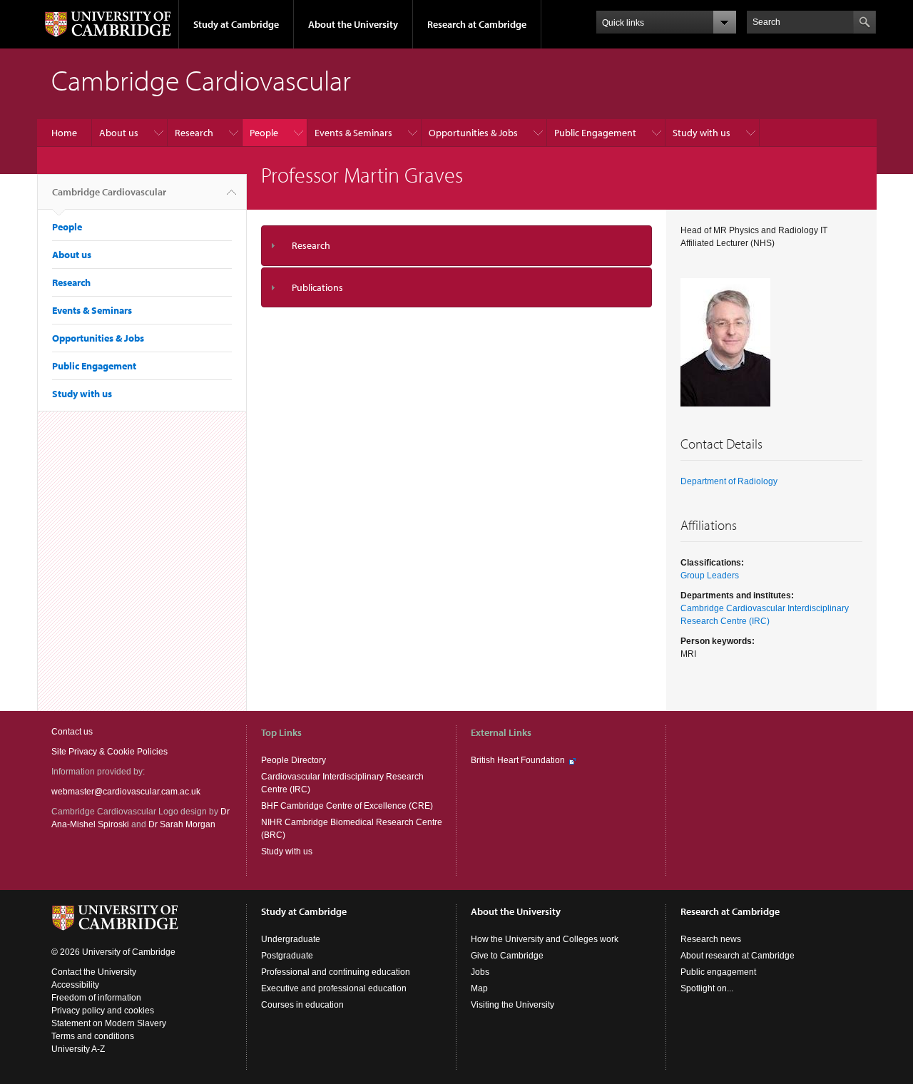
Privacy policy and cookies (102, 1011)
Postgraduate (287, 956)
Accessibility (75, 985)
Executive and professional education (334, 988)
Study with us (701, 132)
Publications (317, 287)
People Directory (293, 760)
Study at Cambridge (236, 24)
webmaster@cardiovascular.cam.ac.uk (125, 792)
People (264, 132)
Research (194, 132)
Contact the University (93, 972)
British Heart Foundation (518, 760)
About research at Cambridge (737, 956)
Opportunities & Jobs (473, 132)
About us (118, 132)
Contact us (72, 732)
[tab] (457, 245)
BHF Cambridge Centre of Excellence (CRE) (347, 806)
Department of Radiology (728, 481)
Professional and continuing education (335, 972)
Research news (710, 939)
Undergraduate (290, 939)
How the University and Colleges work (544, 939)
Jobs (480, 972)
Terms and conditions (92, 1036)
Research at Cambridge (476, 24)
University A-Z (78, 1049)
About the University (353, 24)
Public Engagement (595, 132)
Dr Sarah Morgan (181, 824)
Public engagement (718, 972)
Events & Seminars (353, 132)
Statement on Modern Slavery (108, 1023)
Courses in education (302, 1005)
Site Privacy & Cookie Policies (109, 752)
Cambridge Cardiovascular (109, 191)
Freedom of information (96, 998)
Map (479, 988)
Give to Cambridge (507, 956)
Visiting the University (512, 1005)
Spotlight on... (706, 988)
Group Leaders (709, 576)
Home (64, 132)
